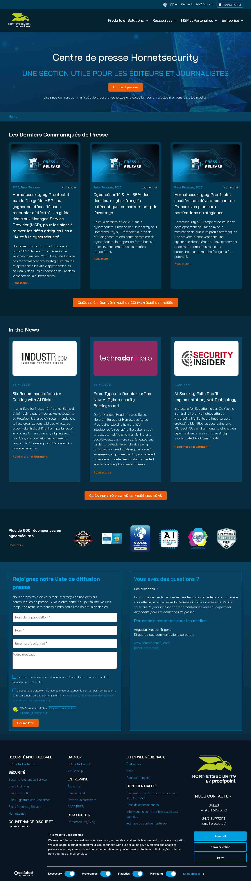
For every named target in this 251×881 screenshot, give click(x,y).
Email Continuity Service (25, 807)
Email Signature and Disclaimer (29, 800)
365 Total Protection (23, 764)
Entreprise (230, 20)
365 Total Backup (79, 764)
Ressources (163, 20)
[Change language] (170, 4)
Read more (19, 283)
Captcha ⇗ (34, 713)
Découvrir (15, 545)
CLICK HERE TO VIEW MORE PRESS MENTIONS (125, 496)
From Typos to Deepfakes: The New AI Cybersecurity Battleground (122, 399)
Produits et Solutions (126, 20)
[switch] (105, 874)
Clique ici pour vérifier (62, 708)
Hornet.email (17, 813)
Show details (191, 873)
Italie (129, 771)
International (76, 793)
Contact (186, 4)
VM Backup (75, 771)
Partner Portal (232, 4)
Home (13, 116)
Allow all (220, 836)
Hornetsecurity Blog (81, 822)
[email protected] (213, 823)
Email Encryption (20, 793)
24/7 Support (204, 4)
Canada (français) (138, 778)
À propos (74, 786)
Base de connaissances (142, 805)
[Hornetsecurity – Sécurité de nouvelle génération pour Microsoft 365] (19, 20)
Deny (220, 857)
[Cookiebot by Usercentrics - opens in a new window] (24, 874)
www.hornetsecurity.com (152, 643)
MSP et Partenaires (197, 20)
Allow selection (220, 847)
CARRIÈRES (76, 807)
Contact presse (125, 87)
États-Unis (133, 764)
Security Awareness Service (28, 779)
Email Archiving (19, 786)
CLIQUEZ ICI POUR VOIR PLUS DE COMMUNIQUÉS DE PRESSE (125, 303)
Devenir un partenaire (82, 800)
